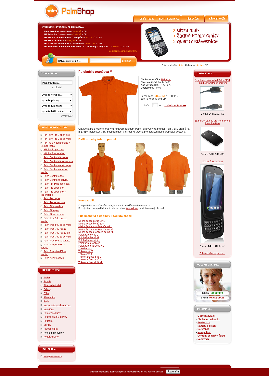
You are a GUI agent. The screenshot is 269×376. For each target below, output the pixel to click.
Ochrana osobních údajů (211, 335)
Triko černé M (85, 251)
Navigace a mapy (53, 356)
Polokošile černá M (88, 237)
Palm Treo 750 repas (55, 228)
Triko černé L (85, 248)
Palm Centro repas (54, 176)
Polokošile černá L (88, 234)
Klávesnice (49, 297)
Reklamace (204, 322)
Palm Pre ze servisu (54, 202)
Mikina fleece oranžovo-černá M (95, 229)
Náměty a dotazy (207, 326)
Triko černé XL (86, 254)
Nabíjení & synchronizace (57, 305)
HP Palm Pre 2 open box (57, 135)
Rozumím (173, 371)
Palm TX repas (51, 210)
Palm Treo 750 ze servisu (57, 236)
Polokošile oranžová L (90, 243)
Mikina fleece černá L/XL (91, 221)
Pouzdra (48, 321)
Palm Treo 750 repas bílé (57, 232)
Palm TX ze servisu (54, 214)
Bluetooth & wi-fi (52, 285)
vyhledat (57, 87)
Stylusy (47, 325)
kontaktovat (132, 208)
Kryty (46, 301)
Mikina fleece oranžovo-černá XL (96, 232)
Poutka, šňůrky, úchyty (55, 317)
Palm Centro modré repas (57, 165)
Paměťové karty (52, 313)
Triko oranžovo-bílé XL (90, 262)
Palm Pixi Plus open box (57, 183)
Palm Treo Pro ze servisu (57, 240)
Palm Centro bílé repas (56, 157)
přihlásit (126, 61)
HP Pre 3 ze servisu (54, 153)
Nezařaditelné (51, 336)
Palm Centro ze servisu (56, 180)
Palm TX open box (53, 206)
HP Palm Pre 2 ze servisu (57, 138)
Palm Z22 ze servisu (54, 258)
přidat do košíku (175, 105)
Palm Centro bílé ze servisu (58, 161)
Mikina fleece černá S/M (91, 223)
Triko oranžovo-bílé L (89, 256)
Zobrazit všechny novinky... (123, 51)
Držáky (47, 289)
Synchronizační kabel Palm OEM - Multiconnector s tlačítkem (212, 81)
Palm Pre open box (54, 187)
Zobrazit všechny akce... (212, 253)
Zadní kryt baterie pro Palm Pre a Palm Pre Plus (212, 122)
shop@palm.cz (216, 297)
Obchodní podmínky (209, 319)
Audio (47, 277)
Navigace (49, 309)
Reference (203, 329)
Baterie (47, 281)
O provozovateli (206, 315)
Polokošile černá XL (89, 240)
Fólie (46, 293)
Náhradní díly (51, 328)
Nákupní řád (204, 332)
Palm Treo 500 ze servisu (57, 225)
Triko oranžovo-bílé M (90, 259)
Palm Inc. (166, 79)
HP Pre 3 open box (54, 149)
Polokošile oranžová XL (91, 245)
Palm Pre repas (52, 198)
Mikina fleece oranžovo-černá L (95, 226)
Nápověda (203, 339)
